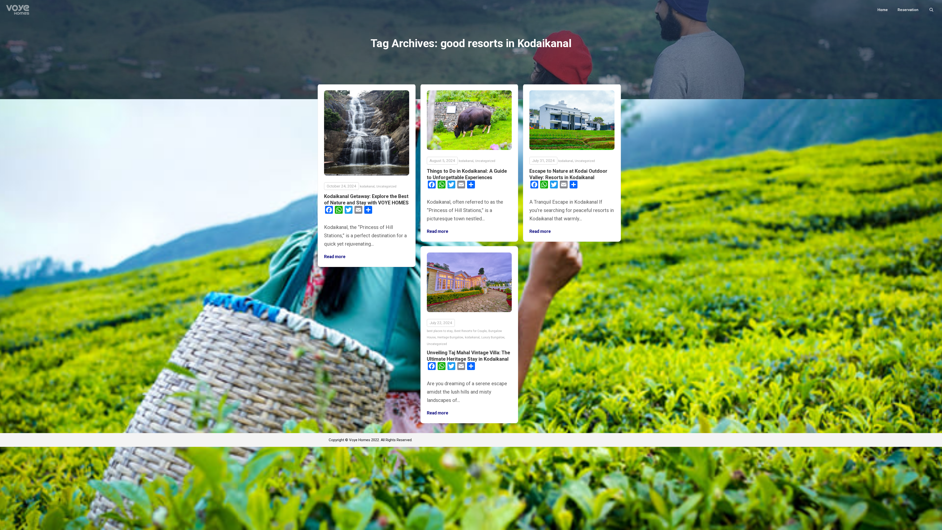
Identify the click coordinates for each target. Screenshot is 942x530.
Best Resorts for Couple (470, 331)
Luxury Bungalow (492, 337)
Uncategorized (386, 186)
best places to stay (440, 331)
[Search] (931, 10)
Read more (334, 256)
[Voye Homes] (17, 10)
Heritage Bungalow (450, 337)
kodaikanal (367, 186)
